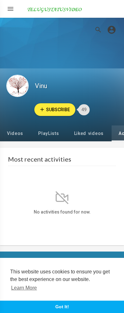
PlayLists (48, 133)
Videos (15, 133)
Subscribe (58, 109)
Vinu (41, 86)
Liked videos (89, 133)
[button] (111, 30)
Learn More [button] (24, 288)
